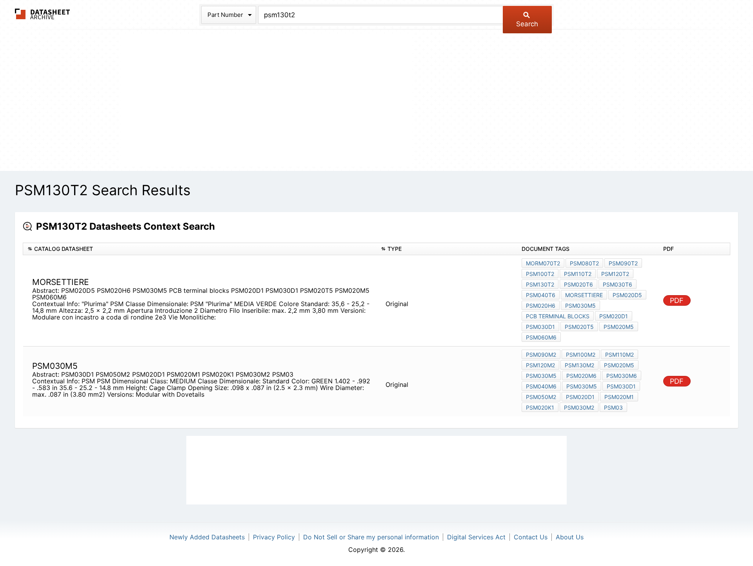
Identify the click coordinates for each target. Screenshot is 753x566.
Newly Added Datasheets (207, 537)
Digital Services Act (476, 537)
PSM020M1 (619, 397)
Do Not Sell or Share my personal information (371, 537)
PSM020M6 (581, 375)
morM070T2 (543, 263)
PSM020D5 (627, 295)
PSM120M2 (540, 365)
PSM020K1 (540, 407)
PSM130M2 (579, 365)
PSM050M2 (541, 397)
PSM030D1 (540, 326)
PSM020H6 (540, 305)
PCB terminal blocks (557, 316)
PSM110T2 (577, 273)
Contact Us (530, 537)
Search (527, 24)
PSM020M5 (619, 326)
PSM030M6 (621, 375)
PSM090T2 (623, 263)
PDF (677, 300)
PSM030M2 (579, 407)
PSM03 (613, 407)
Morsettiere (584, 295)
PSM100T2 (540, 273)
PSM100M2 (580, 354)
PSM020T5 (579, 326)
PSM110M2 (619, 354)
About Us (570, 537)
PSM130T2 (540, 284)
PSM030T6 (617, 284)
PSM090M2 (541, 354)
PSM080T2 (584, 263)
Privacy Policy (274, 537)
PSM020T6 (578, 284)
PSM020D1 (613, 316)
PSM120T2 (615, 273)
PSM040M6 (541, 386)
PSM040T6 (540, 295)
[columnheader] (199, 249)
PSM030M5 (580, 305)
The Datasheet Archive (42, 14)
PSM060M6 (541, 337)
